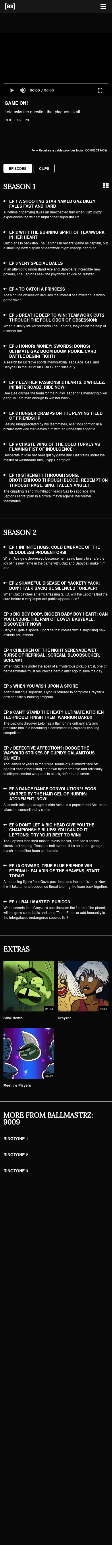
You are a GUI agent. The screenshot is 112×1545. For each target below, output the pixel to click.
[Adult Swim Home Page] (17, 6)
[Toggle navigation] (103, 6)
